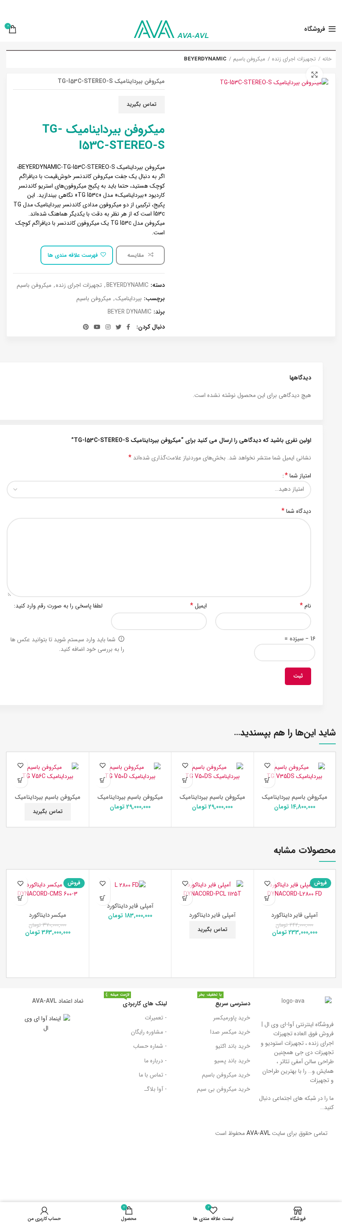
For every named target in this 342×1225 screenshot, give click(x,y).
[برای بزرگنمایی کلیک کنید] (314, 74)
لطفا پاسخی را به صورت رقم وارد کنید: (58, 605)
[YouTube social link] (97, 326)
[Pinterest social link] (85, 326)
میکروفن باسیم (249, 59)
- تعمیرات (156, 1017)
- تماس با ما (153, 1074)
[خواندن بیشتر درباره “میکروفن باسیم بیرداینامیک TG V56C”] (20, 780)
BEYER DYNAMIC (129, 312)
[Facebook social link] (128, 326)
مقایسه (136, 255)
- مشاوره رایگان (149, 1032)
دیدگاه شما (296, 511)
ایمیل (198, 605)
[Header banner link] (171, 8)
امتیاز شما (298, 475)
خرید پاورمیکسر (231, 1017)
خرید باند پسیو (232, 1060)
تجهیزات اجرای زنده (294, 59)
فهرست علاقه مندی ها (73, 255)
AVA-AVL (258, 1133)
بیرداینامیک (129, 298)
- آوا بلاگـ (155, 1089)
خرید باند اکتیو (233, 1046)
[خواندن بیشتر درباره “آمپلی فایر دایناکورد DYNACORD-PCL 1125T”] (185, 898)
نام (305, 605)
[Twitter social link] (118, 326)
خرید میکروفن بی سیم (223, 1089)
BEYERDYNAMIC (205, 59)
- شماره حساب (150, 1046)
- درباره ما (155, 1060)
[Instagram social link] (108, 326)
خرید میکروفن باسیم (226, 1074)
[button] (267, 780)
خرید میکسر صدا (230, 1032)
